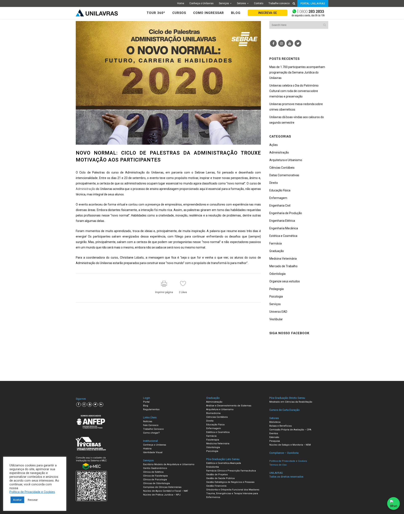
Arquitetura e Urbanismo (285, 160)
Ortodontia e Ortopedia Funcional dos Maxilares (232, 489)
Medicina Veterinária (283, 258)
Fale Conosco (150, 425)
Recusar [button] (33, 499)
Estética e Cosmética (283, 236)
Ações (273, 145)
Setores (241, 3)
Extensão (274, 437)
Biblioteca (274, 422)
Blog (145, 405)
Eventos (273, 433)
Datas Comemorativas (284, 175)
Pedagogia (276, 289)
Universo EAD (278, 311)
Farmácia (275, 243)
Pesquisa (274, 441)
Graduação (276, 251)
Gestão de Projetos (217, 474)
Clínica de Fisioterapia (155, 475)
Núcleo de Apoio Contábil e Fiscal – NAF (165, 491)
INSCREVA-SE (267, 13)
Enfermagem (278, 198)
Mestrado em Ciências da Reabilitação (290, 402)
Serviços (224, 3)
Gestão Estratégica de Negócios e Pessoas (230, 482)
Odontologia (277, 273)
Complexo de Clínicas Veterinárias (162, 487)
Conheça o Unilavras (201, 3)
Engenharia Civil (279, 205)
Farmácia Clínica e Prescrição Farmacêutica (231, 470)
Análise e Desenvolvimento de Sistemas (228, 405)
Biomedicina (213, 413)
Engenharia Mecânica (283, 228)
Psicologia (276, 296)
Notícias (147, 421)
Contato (258, 3)
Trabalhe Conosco (153, 429)
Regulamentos (151, 409)
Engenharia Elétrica (282, 220)
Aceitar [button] (17, 499)
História (147, 448)
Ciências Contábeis (282, 167)
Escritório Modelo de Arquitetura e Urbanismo (168, 464)
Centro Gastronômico (155, 468)
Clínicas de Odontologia (156, 483)
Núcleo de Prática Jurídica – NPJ (162, 494)
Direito (273, 182)
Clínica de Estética (153, 472)
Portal (146, 402)
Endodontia (212, 467)
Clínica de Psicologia (155, 479)
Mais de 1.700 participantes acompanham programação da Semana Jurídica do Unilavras (297, 72)
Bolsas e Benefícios (280, 426)
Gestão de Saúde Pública (220, 478)
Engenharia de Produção (285, 213)
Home (180, 3)
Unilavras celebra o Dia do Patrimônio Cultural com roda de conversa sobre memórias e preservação (294, 91)
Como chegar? (151, 432)
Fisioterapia (212, 439)
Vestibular (276, 319)
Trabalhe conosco (279, 3)
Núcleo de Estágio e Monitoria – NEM (290, 444)
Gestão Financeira (216, 486)
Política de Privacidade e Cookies (32, 492)
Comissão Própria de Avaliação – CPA (290, 429)
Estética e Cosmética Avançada (223, 463)
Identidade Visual (152, 452)
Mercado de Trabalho (283, 266)
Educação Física (279, 190)
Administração (85, 189)
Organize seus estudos (284, 281)
